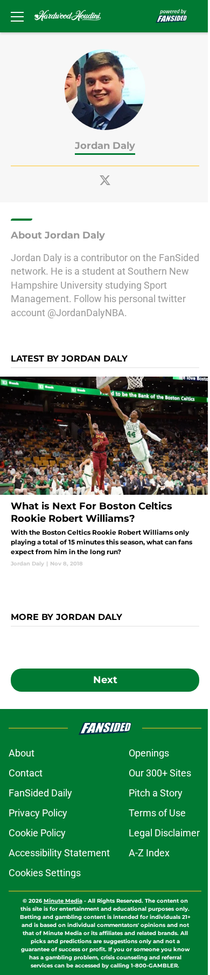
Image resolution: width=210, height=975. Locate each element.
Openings (149, 753)
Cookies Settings (45, 872)
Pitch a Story (156, 793)
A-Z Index (149, 852)
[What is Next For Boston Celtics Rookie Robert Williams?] (105, 472)
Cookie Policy (37, 832)
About (21, 753)
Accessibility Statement (59, 852)
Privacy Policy (38, 813)
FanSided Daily (40, 793)
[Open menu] (17, 16)
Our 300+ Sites (160, 773)
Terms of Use (157, 813)
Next (105, 680)
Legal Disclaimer (164, 832)
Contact (26, 773)
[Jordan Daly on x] (105, 180)
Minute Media (63, 900)
